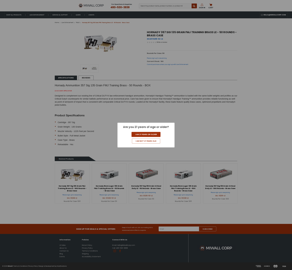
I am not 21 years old (146, 141)
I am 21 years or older (146, 134)
